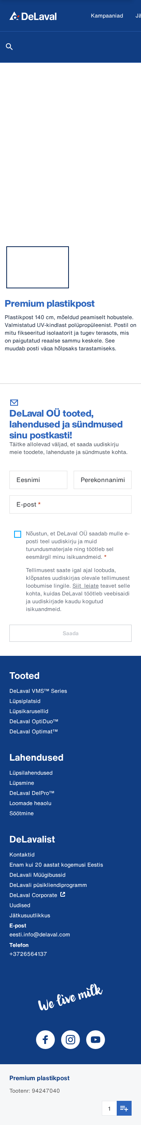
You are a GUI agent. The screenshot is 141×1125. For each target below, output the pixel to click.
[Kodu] (33, 15)
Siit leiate (85, 585)
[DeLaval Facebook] (45, 1039)
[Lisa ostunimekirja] (124, 1108)
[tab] (37, 267)
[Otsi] (9, 46)
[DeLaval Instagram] (70, 1039)
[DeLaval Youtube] (95, 1039)
